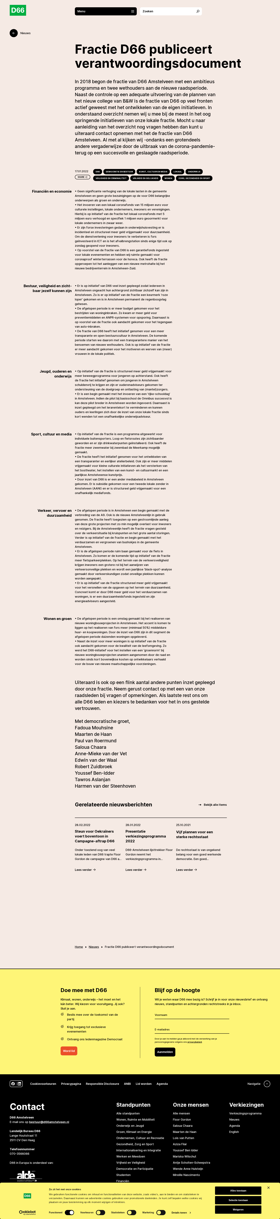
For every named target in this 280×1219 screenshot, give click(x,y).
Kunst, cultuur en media (153, 171)
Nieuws (94, 947)
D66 (98, 171)
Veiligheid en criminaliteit (111, 178)
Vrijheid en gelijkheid (145, 178)
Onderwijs (194, 171)
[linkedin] (19, 1083)
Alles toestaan (238, 1190)
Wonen (168, 178)
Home (79, 947)
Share (81, 177)
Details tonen (179, 1212)
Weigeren (238, 1209)
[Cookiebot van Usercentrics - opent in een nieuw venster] (27, 1212)
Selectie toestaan (238, 1200)
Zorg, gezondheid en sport (194, 178)
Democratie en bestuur (119, 171)
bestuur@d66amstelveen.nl (49, 1122)
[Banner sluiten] (268, 1187)
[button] (107, 11)
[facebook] (13, 1083)
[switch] (100, 1212)
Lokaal (178, 171)
